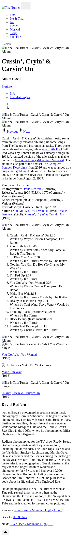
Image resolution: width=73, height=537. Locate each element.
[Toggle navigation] (25, 6)
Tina (12, 15)
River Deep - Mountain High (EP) (31, 524)
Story (13, 33)
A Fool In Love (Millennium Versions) (39, 160)
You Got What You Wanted (30, 210)
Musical (15, 29)
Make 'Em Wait (11, 372)
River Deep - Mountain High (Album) (38, 510)
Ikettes (14, 25)
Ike (12, 22)
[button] (10, 131)
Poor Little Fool (52, 149)
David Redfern (32, 189)
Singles (25, 97)
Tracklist (15, 97)
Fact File (15, 36)
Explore (7, 86)
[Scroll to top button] (5, 532)
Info (12, 93)
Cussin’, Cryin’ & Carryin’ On (44, 214)
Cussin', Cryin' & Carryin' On (21, 393)
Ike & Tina (17, 18)
